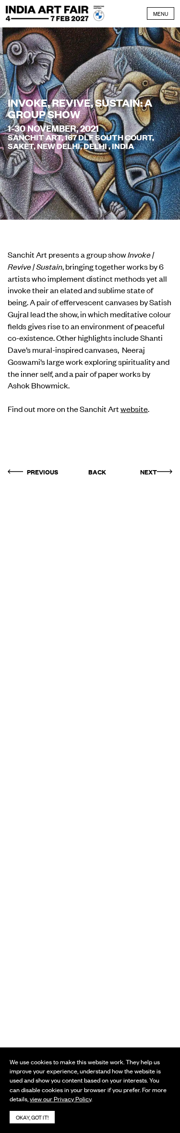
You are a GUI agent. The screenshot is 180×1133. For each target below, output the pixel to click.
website (134, 408)
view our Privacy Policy (60, 1098)
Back (97, 471)
